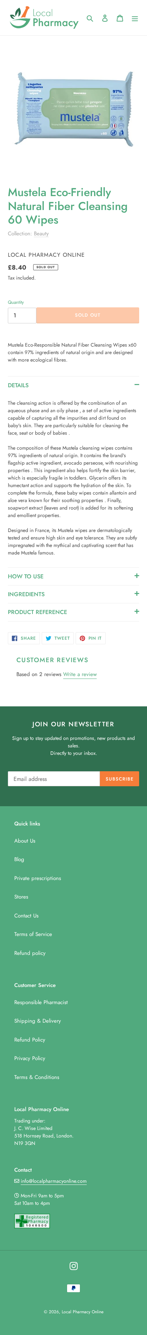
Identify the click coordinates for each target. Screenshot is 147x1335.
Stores (21, 897)
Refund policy (30, 953)
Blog (19, 859)
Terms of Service (33, 934)
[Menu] (134, 17)
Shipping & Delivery (37, 1021)
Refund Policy (29, 1040)
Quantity (16, 302)
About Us (24, 841)
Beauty (41, 233)
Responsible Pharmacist (41, 1002)
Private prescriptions (37, 878)
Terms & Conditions (36, 1077)
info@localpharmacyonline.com (54, 1181)
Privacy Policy (29, 1058)
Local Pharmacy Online (82, 1312)
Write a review (80, 674)
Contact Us (26, 916)
